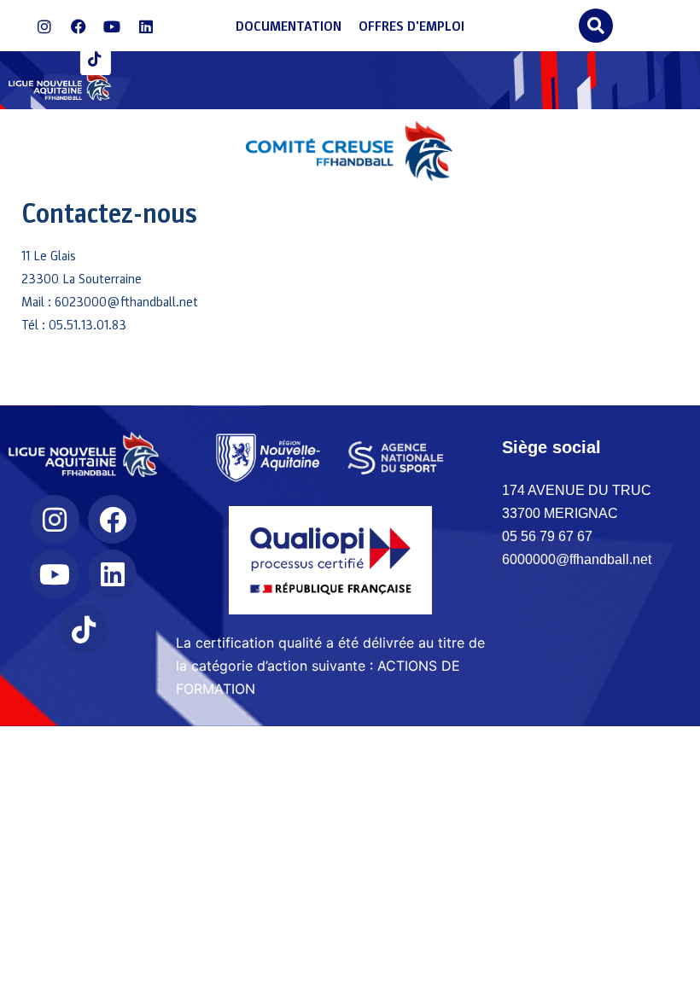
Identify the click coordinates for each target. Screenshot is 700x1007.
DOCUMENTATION (288, 26)
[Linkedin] (146, 27)
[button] (595, 26)
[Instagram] (44, 27)
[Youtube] (111, 27)
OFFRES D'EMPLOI (411, 26)
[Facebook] (78, 27)
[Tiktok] (95, 59)
